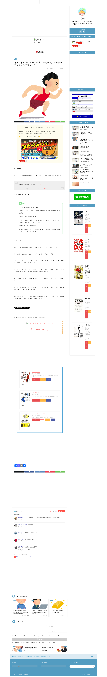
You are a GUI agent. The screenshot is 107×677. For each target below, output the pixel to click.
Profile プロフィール (74, 1)
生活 (16, 59)
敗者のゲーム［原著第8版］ (88, 326)
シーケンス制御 (32, 1)
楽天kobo (42, 419)
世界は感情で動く (36, 393)
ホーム (18, 1)
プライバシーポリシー (17, 674)
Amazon (43, 379)
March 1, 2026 (43, 189)
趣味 (60, 1)
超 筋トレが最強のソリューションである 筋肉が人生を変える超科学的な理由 (87, 269)
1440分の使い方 (87, 212)
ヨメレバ (39, 373)
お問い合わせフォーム (88, 1)
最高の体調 (87, 298)
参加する (90, 114)
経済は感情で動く (36, 372)
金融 (46, 1)
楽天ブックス (36, 379)
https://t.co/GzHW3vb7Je (43, 185)
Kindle (48, 379)
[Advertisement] (40, 21)
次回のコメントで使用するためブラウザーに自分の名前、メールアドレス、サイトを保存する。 (39, 636)
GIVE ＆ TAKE (87, 240)
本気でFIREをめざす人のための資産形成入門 (42, 414)
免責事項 (26, 674)
